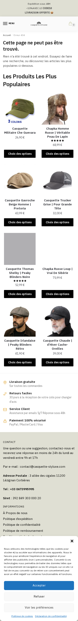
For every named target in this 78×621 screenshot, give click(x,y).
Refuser (39, 596)
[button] (72, 541)
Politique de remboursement (23, 531)
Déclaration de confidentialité (51, 616)
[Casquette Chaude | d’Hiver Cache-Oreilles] (57, 320)
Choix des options (20, 154)
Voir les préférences (39, 607)
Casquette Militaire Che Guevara (20, 130)
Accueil (7, 35)
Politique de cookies (22, 616)
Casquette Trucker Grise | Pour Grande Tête (57, 204)
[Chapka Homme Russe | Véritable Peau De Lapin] (57, 108)
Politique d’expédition (18, 519)
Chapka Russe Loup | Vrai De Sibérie (57, 271)
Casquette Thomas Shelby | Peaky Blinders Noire (20, 273)
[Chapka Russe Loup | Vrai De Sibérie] (57, 249)
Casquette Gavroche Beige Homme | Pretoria (20, 204)
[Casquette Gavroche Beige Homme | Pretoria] (20, 180)
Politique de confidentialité (21, 525)
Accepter (39, 585)
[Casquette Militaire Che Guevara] (20, 108)
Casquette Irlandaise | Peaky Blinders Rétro (19, 344)
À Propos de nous (15, 513)
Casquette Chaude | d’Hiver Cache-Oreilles (57, 344)
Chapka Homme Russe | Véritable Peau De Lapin (57, 132)
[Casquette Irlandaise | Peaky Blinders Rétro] (20, 320)
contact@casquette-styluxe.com (42, 466)
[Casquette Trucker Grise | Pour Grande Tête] (57, 180)
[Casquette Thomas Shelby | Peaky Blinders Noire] (20, 249)
